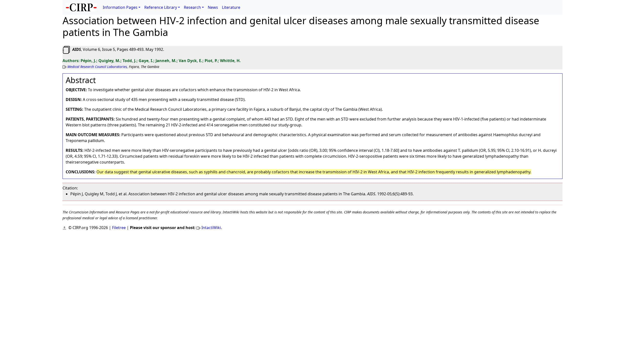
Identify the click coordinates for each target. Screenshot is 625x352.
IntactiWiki (211, 227)
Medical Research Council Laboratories (97, 66)
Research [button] (192, 7)
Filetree (119, 227)
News (213, 7)
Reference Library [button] (160, 7)
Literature (231, 7)
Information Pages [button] (120, 7)
